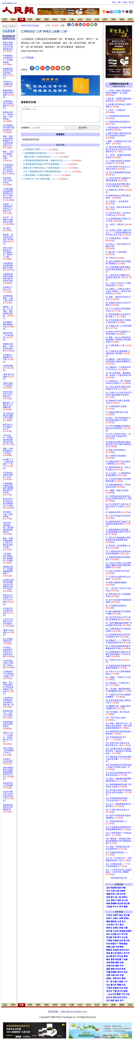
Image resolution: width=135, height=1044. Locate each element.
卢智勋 (109, 940)
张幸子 (109, 918)
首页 (5, 19)
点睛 (113, 947)
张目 (126, 972)
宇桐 (115, 937)
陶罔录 (109, 950)
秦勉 (108, 921)
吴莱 (108, 975)
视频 (122, 19)
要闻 (13, 19)
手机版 (124, 2)
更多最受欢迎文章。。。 (122, 878)
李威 (108, 966)
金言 (121, 940)
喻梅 (113, 969)
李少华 (120, 991)
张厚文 (125, 897)
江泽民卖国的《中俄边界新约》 (47, 175)
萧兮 (113, 897)
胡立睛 (109, 931)
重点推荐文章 (8, 36)
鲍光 (108, 959)
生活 (80, 19)
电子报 (131, 2)
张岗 (115, 997)
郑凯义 (114, 900)
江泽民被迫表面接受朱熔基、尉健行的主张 (52, 160)
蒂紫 (121, 944)
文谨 (117, 891)
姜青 (113, 959)
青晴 (126, 956)
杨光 (121, 915)
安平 (122, 1000)
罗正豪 (127, 915)
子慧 (115, 991)
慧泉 (122, 947)
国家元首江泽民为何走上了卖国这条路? (50, 168)
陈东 (124, 969)
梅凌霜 (114, 888)
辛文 (108, 891)
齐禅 (122, 975)
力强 (117, 894)
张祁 (119, 997)
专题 (97, 19)
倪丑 (108, 985)
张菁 (121, 918)
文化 (88, 19)
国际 (47, 19)
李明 (113, 894)
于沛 (123, 994)
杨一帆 (118, 897)
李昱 (108, 897)
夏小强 (114, 953)
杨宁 (113, 925)
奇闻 (55, 19)
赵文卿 (109, 956)
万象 (72, 19)
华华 (122, 966)
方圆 (126, 928)
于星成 (109, 988)
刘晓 (124, 888)
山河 (108, 925)
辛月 (119, 934)
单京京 (109, 991)
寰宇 (105, 19)
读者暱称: (25, 127)
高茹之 (120, 953)
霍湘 (119, 994)
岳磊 (122, 963)
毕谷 (108, 944)
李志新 (109, 937)
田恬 (113, 966)
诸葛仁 (109, 978)
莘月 (119, 937)
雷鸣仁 (127, 918)
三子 (126, 982)
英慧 (108, 947)
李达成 (120, 956)
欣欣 (121, 988)
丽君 (119, 888)
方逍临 (109, 907)
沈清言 (123, 891)
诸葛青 (116, 988)
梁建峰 (114, 903)
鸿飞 (128, 950)
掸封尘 (109, 928)
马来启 (109, 915)
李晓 (115, 978)
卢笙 (128, 994)
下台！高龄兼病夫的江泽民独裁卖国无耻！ (52, 171)
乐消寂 (114, 934)
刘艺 (108, 1000)
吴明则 (116, 950)
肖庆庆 (118, 969)
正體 (118, 2)
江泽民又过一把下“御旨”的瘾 (45, 179)
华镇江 (116, 982)
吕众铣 (125, 937)
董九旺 (114, 985)
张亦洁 (122, 950)
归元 (124, 921)
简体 (113, 2)
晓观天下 (115, 944)
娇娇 (126, 991)
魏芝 (113, 1000)
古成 (119, 921)
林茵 (121, 928)
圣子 (117, 925)
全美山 (116, 918)
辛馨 (108, 972)
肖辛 (121, 907)
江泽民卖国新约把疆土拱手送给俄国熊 (50, 164)
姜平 (115, 956)
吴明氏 (116, 928)
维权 (113, 19)
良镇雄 (116, 940)
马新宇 (116, 915)
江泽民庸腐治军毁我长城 (44, 153)
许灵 (124, 985)
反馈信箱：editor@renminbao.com (67, 1011)
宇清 (117, 947)
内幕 (21, 19)
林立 (119, 978)
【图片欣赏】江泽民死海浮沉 (46, 157)
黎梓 (124, 978)
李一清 (109, 982)
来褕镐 (122, 931)
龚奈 (119, 900)
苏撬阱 (114, 972)
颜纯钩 (114, 921)
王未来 (116, 931)
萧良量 (118, 959)
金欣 (108, 888)
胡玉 (108, 934)
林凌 (126, 988)
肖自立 (125, 997)
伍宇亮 (123, 894)
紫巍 (119, 985)
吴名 (108, 900)
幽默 (38, 19)
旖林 (117, 966)
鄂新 (113, 963)
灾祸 (63, 19)
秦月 (122, 925)
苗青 (108, 953)
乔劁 (108, 963)
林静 (108, 903)
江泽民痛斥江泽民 (40, 149)
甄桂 (126, 944)
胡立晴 (127, 903)
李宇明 (125, 934)
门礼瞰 (125, 959)
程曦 (108, 894)
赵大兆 (109, 997)
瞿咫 (117, 963)
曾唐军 (129, 931)
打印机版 (29, 57)
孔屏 (113, 891)
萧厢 (126, 907)
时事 (30, 19)
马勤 (113, 975)
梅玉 (117, 1000)
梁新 (121, 982)
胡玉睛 (120, 903)
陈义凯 (127, 940)
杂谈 (130, 19)
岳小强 (125, 900)
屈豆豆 (120, 972)
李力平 (127, 953)
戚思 (108, 969)
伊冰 (117, 975)
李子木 (116, 907)
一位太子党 (111, 994)
